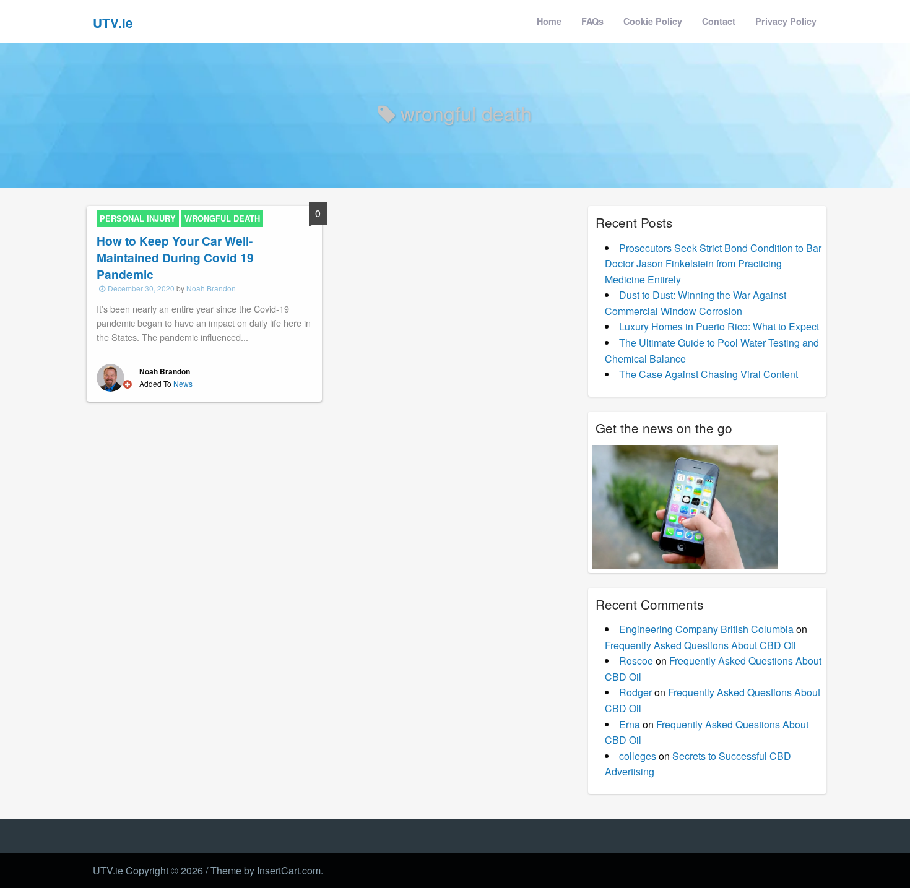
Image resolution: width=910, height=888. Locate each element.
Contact (718, 21)
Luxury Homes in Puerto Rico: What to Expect (719, 326)
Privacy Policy (786, 21)
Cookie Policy (652, 21)
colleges (637, 756)
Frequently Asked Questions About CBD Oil (700, 645)
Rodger (635, 692)
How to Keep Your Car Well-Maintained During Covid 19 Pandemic (175, 257)
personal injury (138, 218)
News (183, 383)
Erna (629, 724)
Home (549, 21)
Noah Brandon (211, 288)
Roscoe (636, 660)
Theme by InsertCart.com (265, 870)
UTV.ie (113, 23)
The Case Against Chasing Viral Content (708, 374)
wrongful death (222, 218)
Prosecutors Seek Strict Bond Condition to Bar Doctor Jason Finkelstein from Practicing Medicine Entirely (713, 264)
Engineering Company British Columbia (706, 629)
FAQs (592, 21)
